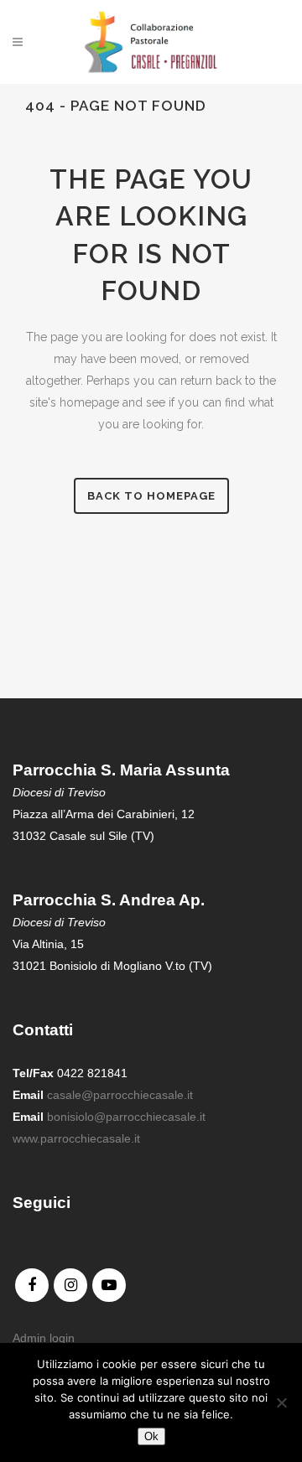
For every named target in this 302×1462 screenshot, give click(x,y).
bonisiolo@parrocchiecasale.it (126, 1116)
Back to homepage (151, 496)
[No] (281, 1402)
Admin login (44, 1338)
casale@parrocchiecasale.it (120, 1095)
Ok (151, 1436)
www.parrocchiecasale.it (76, 1138)
